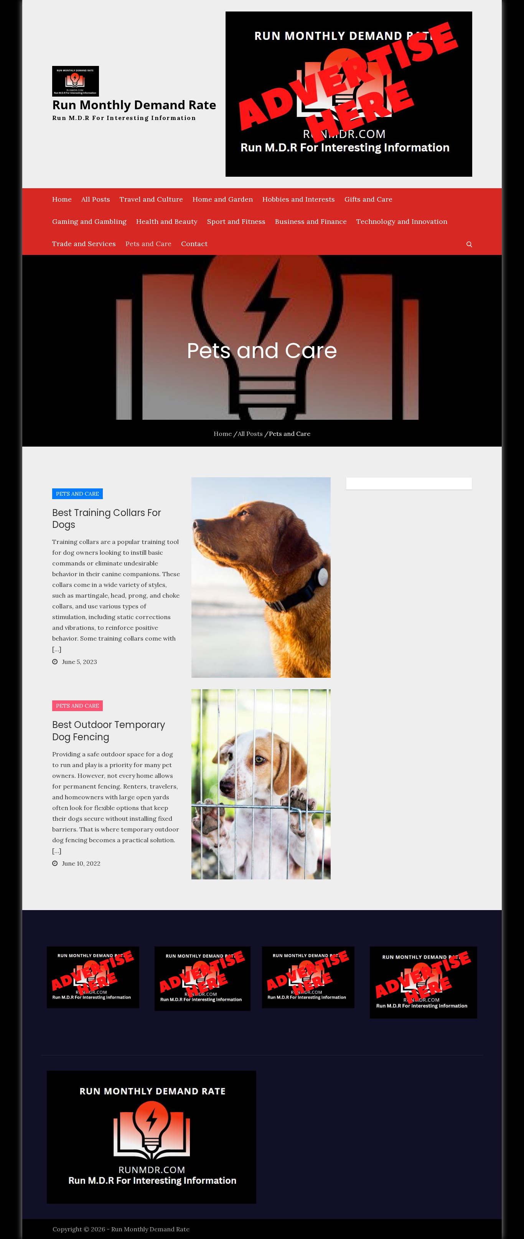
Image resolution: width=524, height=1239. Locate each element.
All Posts (95, 199)
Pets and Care (148, 243)
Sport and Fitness (236, 221)
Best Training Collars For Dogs (106, 518)
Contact (194, 243)
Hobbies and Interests (298, 199)
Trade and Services (84, 243)
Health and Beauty (167, 221)
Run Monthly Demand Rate (134, 104)
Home (62, 199)
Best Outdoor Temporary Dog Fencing (108, 730)
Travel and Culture (151, 199)
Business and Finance (311, 221)
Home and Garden (223, 199)
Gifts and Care (368, 199)
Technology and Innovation (401, 221)
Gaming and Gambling (89, 221)
